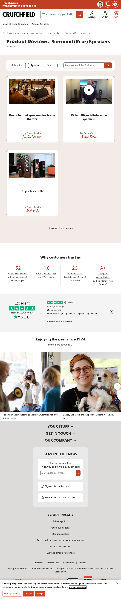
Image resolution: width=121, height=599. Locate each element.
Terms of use (53, 563)
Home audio (36, 33)
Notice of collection (60, 546)
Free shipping (19, 4)
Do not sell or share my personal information (60, 540)
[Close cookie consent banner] (117, 583)
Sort (49, 65)
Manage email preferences (60, 553)
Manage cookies (60, 534)
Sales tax (39, 563)
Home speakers (53, 33)
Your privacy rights (60, 528)
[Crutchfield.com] (19, 14)
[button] (117, 386)
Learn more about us (59, 345)
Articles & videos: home (14, 33)
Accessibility (69, 563)
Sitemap (82, 563)
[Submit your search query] (79, 14)
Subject (16, 65)
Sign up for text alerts (58, 486)
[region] (60, 386)
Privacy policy (60, 521)
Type (33, 65)
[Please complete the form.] (108, 65)
